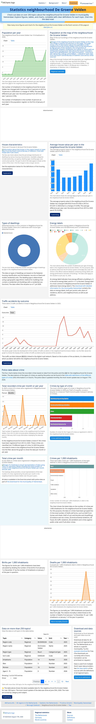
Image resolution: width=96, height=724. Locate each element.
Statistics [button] (42, 3)
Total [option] (12, 313)
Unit (50, 638)
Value (40, 638)
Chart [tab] (6, 41)
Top (70, 705)
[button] (86, 3)
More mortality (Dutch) (59, 622)
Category (27, 638)
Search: (46, 634)
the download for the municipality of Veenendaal (24, 482)
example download (80, 651)
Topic (5, 638)
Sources (70, 715)
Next (67, 681)
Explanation (7, 173)
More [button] (64, 3)
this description (82, 668)
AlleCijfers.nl (48, 27)
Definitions (71, 718)
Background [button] (53, 3)
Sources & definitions (82, 677)
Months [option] (11, 393)
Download (73, 3)
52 (62, 681)
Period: (4, 393)
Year (65, 638)
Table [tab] (12, 41)
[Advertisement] (48, 126)
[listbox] (12, 312)
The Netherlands (41, 715)
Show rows (9, 678)
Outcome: (5, 313)
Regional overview (57, 71)
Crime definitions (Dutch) (60, 438)
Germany (38, 718)
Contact (70, 720)
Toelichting (55, 215)
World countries (40, 720)
